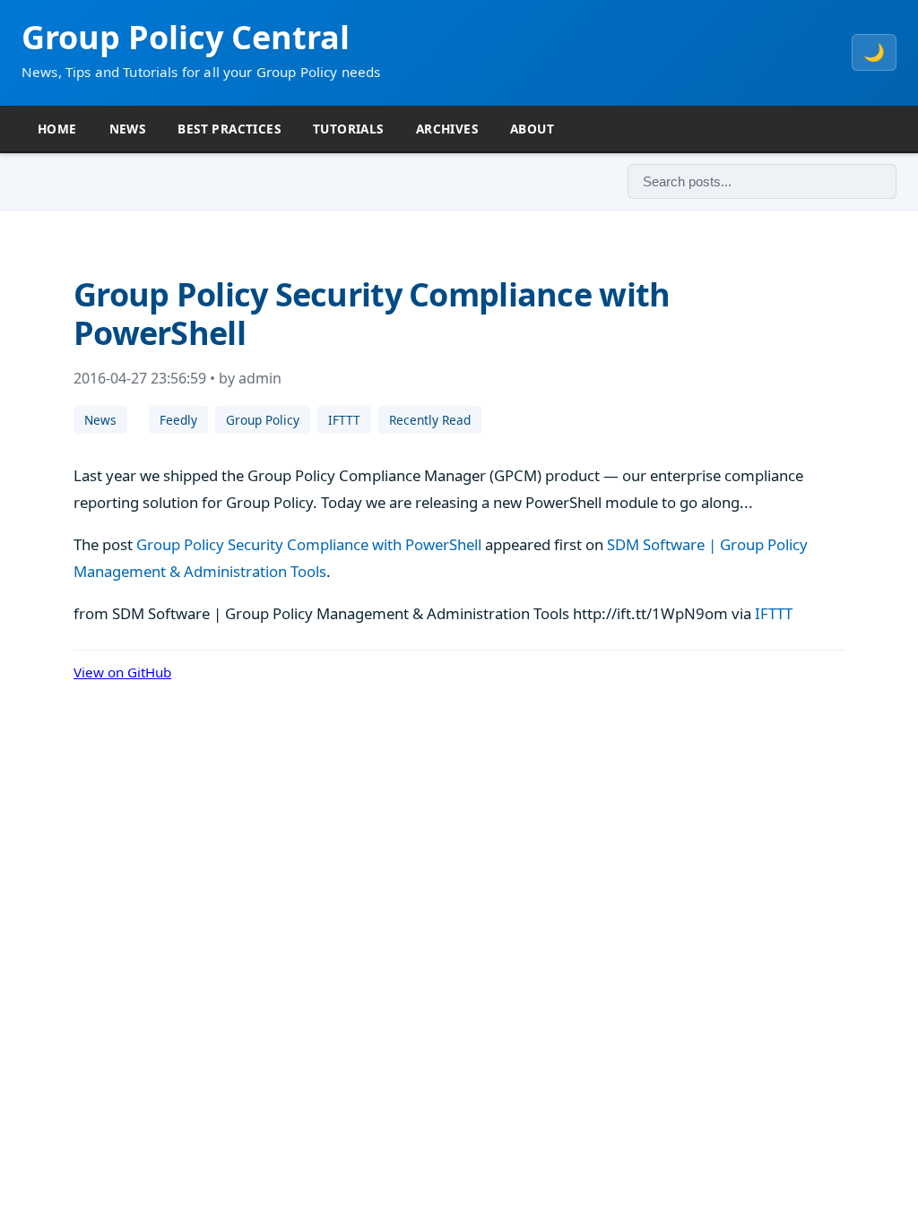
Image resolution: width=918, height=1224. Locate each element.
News (100, 419)
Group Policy (262, 419)
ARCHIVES (447, 128)
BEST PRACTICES (229, 128)
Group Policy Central (186, 37)
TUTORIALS (348, 128)
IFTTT (344, 419)
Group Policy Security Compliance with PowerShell (308, 544)
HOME (57, 128)
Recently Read (430, 419)
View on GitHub (122, 672)
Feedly (178, 419)
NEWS (127, 128)
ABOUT (532, 128)
